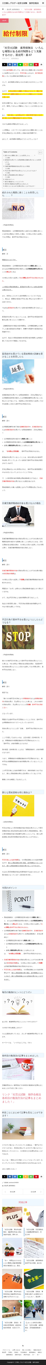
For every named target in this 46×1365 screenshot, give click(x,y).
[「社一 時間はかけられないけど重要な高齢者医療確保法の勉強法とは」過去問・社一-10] (12, 1248)
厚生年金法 (27, 1354)
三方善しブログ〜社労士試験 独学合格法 (20, 3)
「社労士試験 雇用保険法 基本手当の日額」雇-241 (34, 1262)
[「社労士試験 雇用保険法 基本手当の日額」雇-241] (34, 1248)
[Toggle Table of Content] (39, 152)
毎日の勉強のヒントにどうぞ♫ (14, 181)
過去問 (9, 9)
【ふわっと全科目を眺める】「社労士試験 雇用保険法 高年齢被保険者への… (34, 1326)
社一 (38, 1354)
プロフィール (6, 1350)
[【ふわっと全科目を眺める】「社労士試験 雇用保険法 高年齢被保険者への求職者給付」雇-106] (34, 1310)
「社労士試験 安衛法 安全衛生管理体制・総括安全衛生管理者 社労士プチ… (12, 1325)
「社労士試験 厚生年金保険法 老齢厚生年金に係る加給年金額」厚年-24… (12, 1232)
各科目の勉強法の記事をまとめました (16, 184)
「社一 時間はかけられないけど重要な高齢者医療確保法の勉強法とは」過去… (12, 1263)
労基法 (10, 1352)
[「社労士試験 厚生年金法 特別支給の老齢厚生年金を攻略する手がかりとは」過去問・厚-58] (12, 1279)
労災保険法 (23, 1352)
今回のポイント (10, 179)
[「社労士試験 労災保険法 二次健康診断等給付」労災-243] (34, 1217)
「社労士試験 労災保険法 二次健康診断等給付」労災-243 (34, 1232)
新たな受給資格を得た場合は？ (14, 175)
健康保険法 (9, 1354)
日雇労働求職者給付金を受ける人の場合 (17, 166)
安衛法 (16, 1352)
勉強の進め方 (37, 1350)
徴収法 (40, 1352)
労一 (33, 1354)
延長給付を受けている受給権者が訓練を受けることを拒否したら (23, 161)
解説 (9, 157)
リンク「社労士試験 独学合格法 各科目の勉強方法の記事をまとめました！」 (23, 1098)
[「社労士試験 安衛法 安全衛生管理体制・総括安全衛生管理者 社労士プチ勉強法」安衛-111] (12, 1310)
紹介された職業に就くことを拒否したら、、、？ (20, 155)
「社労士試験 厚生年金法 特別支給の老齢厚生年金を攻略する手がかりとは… (12, 1294)
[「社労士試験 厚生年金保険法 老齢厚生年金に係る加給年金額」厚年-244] (12, 1217)
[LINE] (20, 64)
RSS (23, 1345)
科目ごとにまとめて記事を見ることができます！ (20, 186)
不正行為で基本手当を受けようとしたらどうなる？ (21, 171)
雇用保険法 (16, 9)
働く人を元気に (26, 1350)
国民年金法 (18, 1354)
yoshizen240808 (14, 1182)
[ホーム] (3, 9)
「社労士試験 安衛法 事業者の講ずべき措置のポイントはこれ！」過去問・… (34, 1294)
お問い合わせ (16, 1350)
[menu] (43, 3)
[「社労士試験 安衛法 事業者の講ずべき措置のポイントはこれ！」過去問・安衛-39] (34, 1279)
